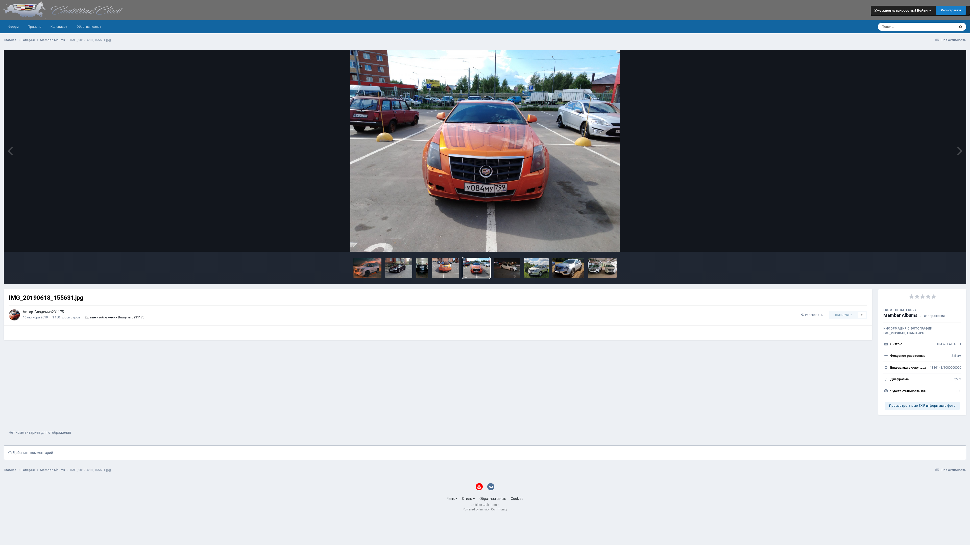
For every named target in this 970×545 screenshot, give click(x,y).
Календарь (59, 27)
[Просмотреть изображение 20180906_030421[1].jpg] (568, 268)
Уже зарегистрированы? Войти (902, 10)
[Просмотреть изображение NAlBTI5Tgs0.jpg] (398, 268)
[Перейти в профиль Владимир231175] (14, 314)
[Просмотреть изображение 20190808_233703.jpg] (507, 268)
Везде (943, 27)
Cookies (517, 499)
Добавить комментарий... (33, 453)
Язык (451, 499)
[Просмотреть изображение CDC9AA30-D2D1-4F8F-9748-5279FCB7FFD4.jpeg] (367, 268)
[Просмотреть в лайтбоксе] (485, 151)
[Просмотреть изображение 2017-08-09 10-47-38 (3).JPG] (536, 268)
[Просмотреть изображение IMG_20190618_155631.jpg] (476, 268)
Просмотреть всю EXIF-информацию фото (922, 405)
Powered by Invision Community (485, 509)
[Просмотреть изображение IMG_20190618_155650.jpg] (445, 268)
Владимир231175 (49, 312)
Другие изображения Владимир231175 (114, 317)
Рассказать (813, 315)
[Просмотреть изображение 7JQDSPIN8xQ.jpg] (422, 268)
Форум (13, 27)
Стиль (467, 499)
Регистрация (951, 10)
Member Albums (900, 315)
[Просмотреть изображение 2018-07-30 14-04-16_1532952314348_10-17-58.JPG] (602, 268)
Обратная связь (89, 27)
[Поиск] (960, 27)
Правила (34, 27)
